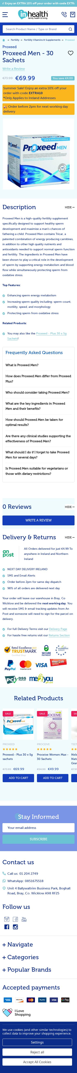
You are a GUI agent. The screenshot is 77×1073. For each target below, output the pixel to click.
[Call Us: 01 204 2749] (64, 14)
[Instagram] (6, 919)
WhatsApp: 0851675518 (25, 881)
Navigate (20, 944)
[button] (38, 1013)
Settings (37, 1042)
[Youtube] (24, 919)
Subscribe (38, 839)
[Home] (4, 39)
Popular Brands (29, 969)
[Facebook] (15, 919)
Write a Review (13, 69)
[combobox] (38, 29)
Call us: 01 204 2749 (22, 874)
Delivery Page (58, 629)
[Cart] (72, 14)
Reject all (37, 1052)
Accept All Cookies (37, 1062)
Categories (23, 957)
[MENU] (5, 14)
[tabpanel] (18, 746)
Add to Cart (18, 778)
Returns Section (59, 635)
